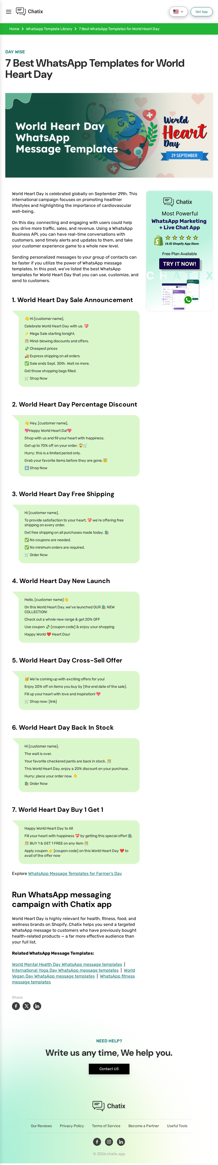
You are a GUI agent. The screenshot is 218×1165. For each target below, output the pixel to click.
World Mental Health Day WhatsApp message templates (67, 964)
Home (14, 29)
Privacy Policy (72, 1126)
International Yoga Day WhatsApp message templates (65, 970)
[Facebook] (97, 1142)
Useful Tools (177, 1126)
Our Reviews (41, 1126)
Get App (202, 12)
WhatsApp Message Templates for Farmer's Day (75, 873)
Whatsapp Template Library (49, 29)
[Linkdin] (121, 1142)
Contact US (109, 1069)
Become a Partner (143, 1126)
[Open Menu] (8, 11)
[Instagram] (109, 1142)
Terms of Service (106, 1126)
